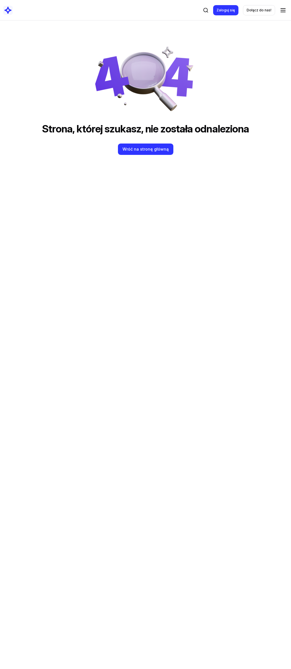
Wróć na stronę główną (145, 149)
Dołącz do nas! (259, 10)
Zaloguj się (226, 10)
